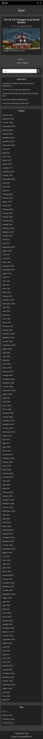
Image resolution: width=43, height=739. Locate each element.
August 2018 (7, 164)
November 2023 (8, 119)
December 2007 (8, 420)
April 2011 (6, 288)
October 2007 (7, 428)
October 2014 (7, 217)
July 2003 (6, 556)
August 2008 (7, 394)
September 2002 (8, 594)
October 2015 (7, 198)
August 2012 (7, 251)
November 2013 (8, 232)
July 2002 (6, 602)
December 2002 (8, 583)
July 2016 (6, 183)
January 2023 (7, 134)
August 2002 (7, 598)
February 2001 (7, 666)
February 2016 (7, 194)
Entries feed (7, 715)
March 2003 (6, 571)
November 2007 (8, 424)
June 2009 (6, 356)
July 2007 (6, 439)
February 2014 (7, 221)
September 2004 (8, 511)
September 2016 (8, 179)
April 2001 (6, 658)
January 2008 (7, 417)
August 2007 (7, 436)
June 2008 (6, 402)
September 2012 (8, 247)
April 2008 (6, 405)
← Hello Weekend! (21, 63)
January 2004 (7, 534)
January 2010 (7, 330)
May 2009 (6, 360)
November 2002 (8, 586)
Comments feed (8, 719)
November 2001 (8, 632)
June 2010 (6, 311)
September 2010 (8, 304)
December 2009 (8, 334)
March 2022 (6, 160)
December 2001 (8, 628)
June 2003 (6, 560)
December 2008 (8, 379)
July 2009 (6, 353)
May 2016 (5, 190)
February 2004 (7, 530)
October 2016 (7, 175)
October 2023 (7, 122)
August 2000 (7, 688)
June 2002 (6, 605)
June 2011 (6, 281)
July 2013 (6, 239)
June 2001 (6, 651)
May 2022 (6, 153)
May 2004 (6, 519)
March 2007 (6, 451)
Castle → (21, 59)
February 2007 (7, 455)
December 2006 (8, 458)
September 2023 (8, 126)
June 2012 (6, 258)
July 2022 (6, 149)
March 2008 (6, 409)
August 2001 (7, 643)
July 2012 (6, 255)
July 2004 (6, 515)
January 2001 (7, 669)
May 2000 (6, 700)
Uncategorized (27, 26)
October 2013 (7, 236)
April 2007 (6, 447)
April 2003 (6, 568)
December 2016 (8, 172)
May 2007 (6, 443)
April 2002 (6, 613)
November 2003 (8, 541)
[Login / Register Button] (37, 3)
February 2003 (7, 575)
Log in (4, 711)
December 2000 (8, 673)
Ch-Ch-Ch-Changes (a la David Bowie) (21, 21)
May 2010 (5, 315)
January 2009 (7, 375)
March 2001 (6, 662)
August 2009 (7, 349)
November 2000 (8, 677)
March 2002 (6, 617)
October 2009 (7, 341)
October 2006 (7, 462)
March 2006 (6, 470)
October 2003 (7, 545)
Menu (6, 3)
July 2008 (6, 398)
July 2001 (6, 647)
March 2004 (6, 526)
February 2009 (7, 371)
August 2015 (7, 202)
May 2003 (6, 564)
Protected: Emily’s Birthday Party (15, 99)
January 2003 (7, 579)
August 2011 (6, 273)
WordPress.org (7, 723)
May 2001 (5, 654)
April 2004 (6, 522)
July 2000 (6, 692)
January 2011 (7, 296)
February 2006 (7, 473)
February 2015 (7, 209)
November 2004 (8, 504)
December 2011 (8, 266)
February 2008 (7, 413)
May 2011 (5, 285)
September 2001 (8, 639)
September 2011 (8, 270)
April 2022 (6, 157)
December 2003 (8, 537)
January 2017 (7, 168)
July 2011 (5, 277)
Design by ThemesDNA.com (21, 737)
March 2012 (6, 262)
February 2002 (7, 620)
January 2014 (7, 224)
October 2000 (7, 681)
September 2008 (8, 390)
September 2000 (8, 685)
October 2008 (7, 387)
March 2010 (6, 322)
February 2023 (7, 130)
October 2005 (7, 477)
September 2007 (8, 432)
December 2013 (8, 228)
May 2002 (6, 609)
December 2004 (8, 500)
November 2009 (8, 338)
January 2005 (7, 496)
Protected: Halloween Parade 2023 (15, 103)
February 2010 (7, 326)
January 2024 (7, 115)
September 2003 (8, 549)
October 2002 (7, 590)
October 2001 (7, 636)
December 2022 (8, 138)
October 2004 (7, 507)
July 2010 (6, 307)
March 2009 (6, 368)
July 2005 (6, 481)
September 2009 (8, 345)
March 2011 (6, 292)
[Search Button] (40, 3)
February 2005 (7, 492)
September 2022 (8, 145)
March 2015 (6, 206)
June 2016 (6, 187)
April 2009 (6, 364)
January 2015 (7, 213)
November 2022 (8, 141)
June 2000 (6, 696)
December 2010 (8, 300)
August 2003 (7, 553)
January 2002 (7, 624)
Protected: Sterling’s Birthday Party (16, 90)
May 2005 (6, 488)
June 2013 (6, 243)
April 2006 (6, 466)
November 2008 (8, 383)
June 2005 (6, 485)
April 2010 (6, 319)
